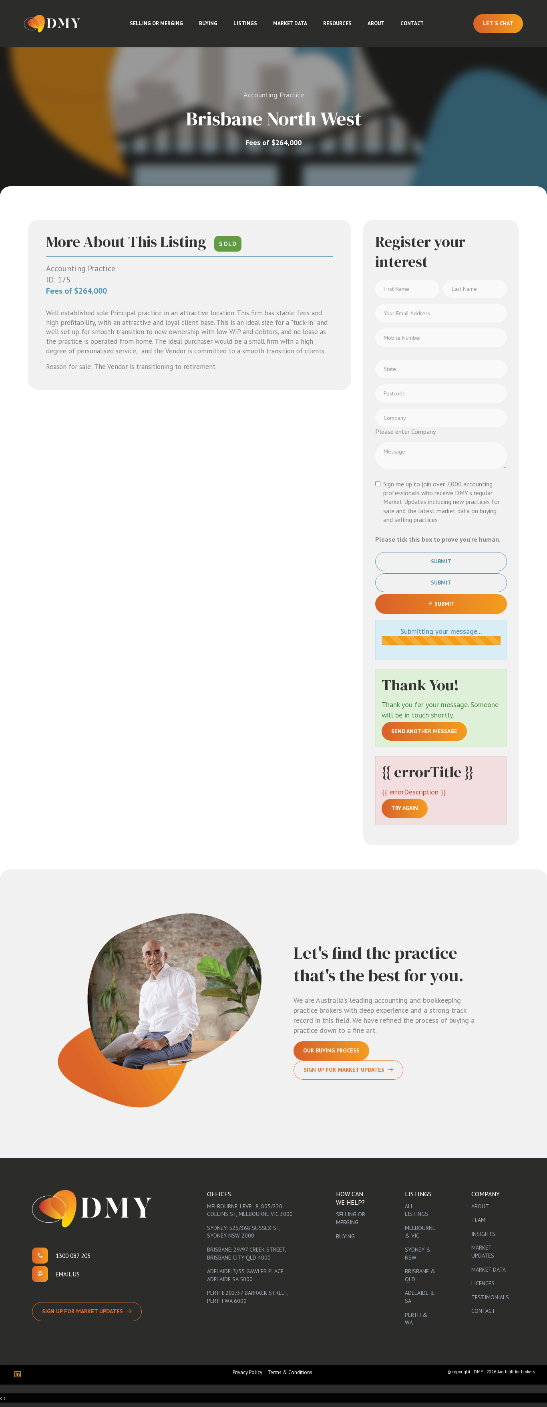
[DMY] (52, 23)
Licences (483, 1283)
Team (478, 1220)
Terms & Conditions (289, 1372)
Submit (441, 561)
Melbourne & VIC (420, 1232)
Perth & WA (416, 1318)
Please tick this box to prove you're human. (438, 539)
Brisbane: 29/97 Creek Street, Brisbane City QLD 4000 (246, 1253)
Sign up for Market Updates (82, 1311)
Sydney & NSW (418, 1253)
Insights (483, 1234)
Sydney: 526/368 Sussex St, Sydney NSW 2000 (243, 1232)
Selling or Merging (156, 23)
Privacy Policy (247, 1372)
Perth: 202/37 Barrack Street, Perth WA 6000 (247, 1296)
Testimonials (490, 1297)
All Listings (416, 1210)
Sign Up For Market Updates (344, 1069)
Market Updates (482, 1251)
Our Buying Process (331, 1050)
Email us (68, 1274)
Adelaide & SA (420, 1296)
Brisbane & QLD (420, 1275)
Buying (208, 23)
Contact (412, 23)
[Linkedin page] (19, 1374)
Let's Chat (498, 23)
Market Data (290, 23)
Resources (337, 23)
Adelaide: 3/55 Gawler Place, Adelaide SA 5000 (245, 1275)
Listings (245, 23)
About (376, 23)
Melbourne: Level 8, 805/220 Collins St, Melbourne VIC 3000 (250, 1210)
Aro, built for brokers (516, 1372)
